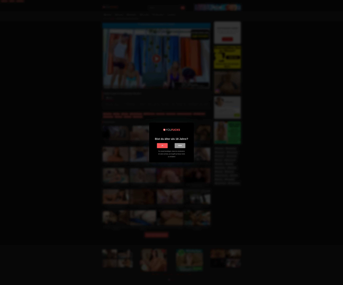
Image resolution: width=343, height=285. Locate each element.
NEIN (180, 145)
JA (162, 145)
